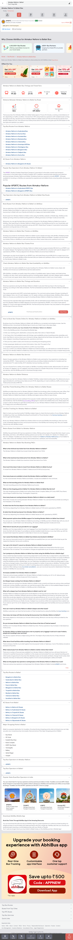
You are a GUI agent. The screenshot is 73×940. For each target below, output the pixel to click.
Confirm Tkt (40, 931)
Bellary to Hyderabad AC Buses (15, 710)
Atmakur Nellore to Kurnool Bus (16, 133)
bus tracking (62, 611)
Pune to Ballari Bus (11, 685)
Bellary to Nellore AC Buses (14, 707)
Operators (47, 925)
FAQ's (20, 925)
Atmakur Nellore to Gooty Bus (15, 155)
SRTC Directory (40, 785)
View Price (63, 312)
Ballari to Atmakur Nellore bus (49, 436)
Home (3, 56)
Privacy (29, 925)
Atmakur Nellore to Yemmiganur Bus (17, 147)
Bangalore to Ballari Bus (13, 677)
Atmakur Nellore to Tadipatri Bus (16, 152)
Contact (16, 925)
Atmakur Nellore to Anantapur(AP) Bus (18, 144)
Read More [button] (55, 60)
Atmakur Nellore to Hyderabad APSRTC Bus (19, 188)
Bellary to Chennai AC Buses (14, 715)
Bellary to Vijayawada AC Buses (16, 720)
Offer (7, 925)
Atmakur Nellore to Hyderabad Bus (17, 131)
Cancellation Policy (28, 928)
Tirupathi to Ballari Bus (13, 690)
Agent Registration (39, 928)
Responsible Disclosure (38, 925)
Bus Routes (11, 56)
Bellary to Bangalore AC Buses (15, 718)
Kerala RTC (61, 805)
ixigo (35, 931)
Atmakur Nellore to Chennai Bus (16, 141)
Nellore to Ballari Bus (12, 682)
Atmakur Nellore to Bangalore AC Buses (18, 164)
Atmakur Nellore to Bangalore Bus (16, 149)
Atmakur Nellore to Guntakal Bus (16, 136)
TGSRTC (26, 805)
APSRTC (8, 172)
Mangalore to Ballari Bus (13, 687)
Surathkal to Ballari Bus (13, 698)
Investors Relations (17, 928)
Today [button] (5, 11)
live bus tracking (57, 415)
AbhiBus (31, 931)
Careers (58, 925)
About (11, 925)
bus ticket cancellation (29, 567)
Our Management (6, 928)
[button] (2, 3)
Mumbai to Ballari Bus (12, 693)
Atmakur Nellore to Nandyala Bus (16, 139)
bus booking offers (29, 400)
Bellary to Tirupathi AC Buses (15, 712)
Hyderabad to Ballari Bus (13, 679)
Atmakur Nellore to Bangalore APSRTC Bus (19, 191)
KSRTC (42, 805)
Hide (67, 668)
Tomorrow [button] (11, 11)
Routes (53, 925)
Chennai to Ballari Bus (12, 695)
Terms (24, 925)
